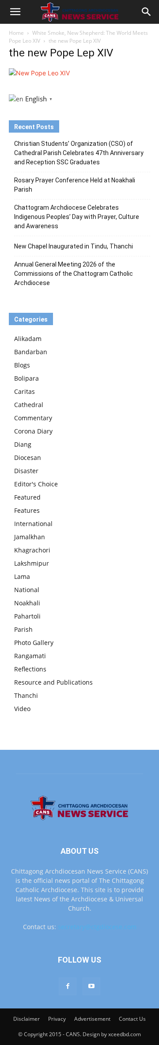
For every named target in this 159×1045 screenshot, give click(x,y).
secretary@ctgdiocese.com (97, 927)
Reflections (30, 669)
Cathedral (28, 404)
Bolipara (26, 378)
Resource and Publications (53, 682)
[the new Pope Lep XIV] (39, 73)
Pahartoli (27, 616)
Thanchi (26, 695)
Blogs (22, 365)
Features (27, 510)
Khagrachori (32, 550)
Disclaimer (26, 1019)
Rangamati (30, 656)
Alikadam (28, 338)
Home (16, 33)
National (26, 589)
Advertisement (92, 1019)
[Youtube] (91, 986)
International (33, 523)
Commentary (33, 418)
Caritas (24, 391)
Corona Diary (33, 431)
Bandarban (30, 352)
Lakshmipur (31, 563)
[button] (15, 12)
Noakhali (27, 603)
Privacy (57, 1019)
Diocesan (27, 457)
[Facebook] (67, 986)
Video (22, 708)
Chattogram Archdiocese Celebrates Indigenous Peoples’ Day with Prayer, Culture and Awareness (76, 217)
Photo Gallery (33, 642)
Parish (23, 629)
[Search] (146, 12)
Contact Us (132, 1019)
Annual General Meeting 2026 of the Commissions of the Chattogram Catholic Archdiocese (73, 273)
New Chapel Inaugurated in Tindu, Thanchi (73, 246)
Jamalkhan (29, 537)
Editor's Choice (36, 484)
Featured (27, 497)
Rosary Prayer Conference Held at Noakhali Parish (74, 185)
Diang (22, 444)
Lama (22, 576)
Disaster (26, 471)
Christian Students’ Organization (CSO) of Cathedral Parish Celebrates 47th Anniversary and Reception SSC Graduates (79, 153)
